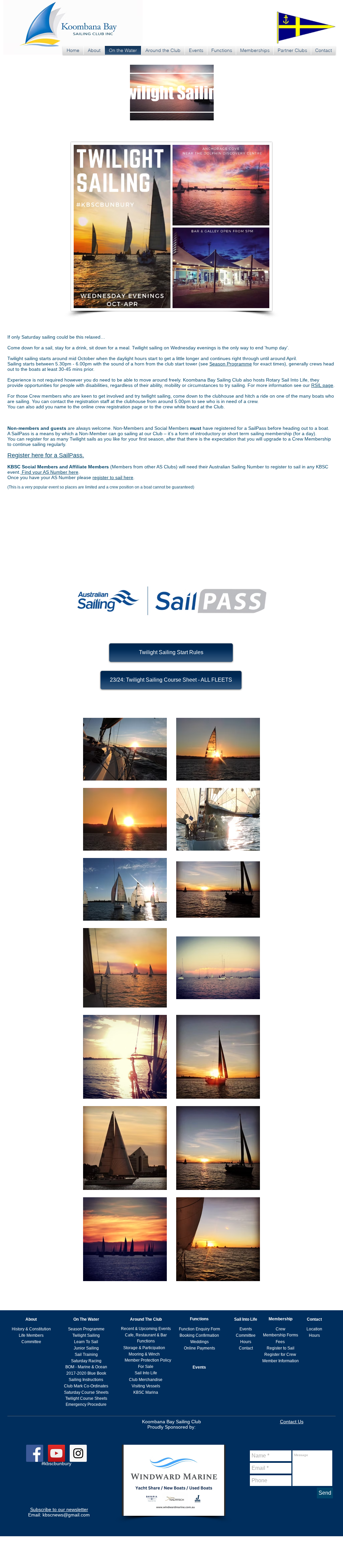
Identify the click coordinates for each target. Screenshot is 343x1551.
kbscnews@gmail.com (66, 1514)
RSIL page (322, 385)
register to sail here (112, 477)
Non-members (23, 428)
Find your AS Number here (49, 472)
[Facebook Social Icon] (34, 1453)
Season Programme (230, 363)
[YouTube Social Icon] (56, 1453)
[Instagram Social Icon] (78, 1453)
